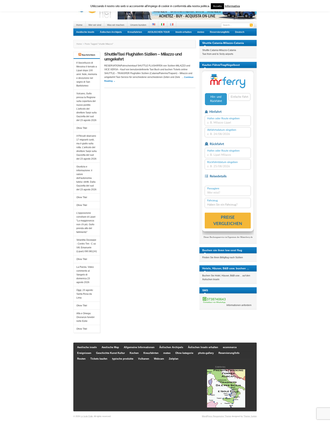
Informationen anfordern (239, 305)
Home (79, 25)
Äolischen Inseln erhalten (203, 347)
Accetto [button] (217, 6)
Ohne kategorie (184, 353)
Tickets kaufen (98, 358)
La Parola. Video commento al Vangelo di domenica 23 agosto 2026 (85, 275)
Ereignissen (84, 353)
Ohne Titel (81, 128)
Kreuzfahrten (135, 32)
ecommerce (230, 347)
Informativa (232, 6)
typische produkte (122, 358)
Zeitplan (173, 358)
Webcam (159, 358)
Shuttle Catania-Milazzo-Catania (219, 50)
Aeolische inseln (85, 32)
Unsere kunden (138, 25)
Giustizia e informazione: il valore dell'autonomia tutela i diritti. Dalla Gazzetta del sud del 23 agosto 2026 (86, 178)
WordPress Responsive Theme (216, 416)
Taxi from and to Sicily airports (217, 54)
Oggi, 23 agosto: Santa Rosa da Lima (84, 294)
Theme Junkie (250, 416)
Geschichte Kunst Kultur (110, 353)
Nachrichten (88, 55)
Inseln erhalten (184, 32)
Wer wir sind (94, 25)
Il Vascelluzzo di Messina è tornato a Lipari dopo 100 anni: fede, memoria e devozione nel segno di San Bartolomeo (86, 74)
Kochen (134, 353)
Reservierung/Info (219, 32)
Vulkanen (143, 358)
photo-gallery (206, 353)
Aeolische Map (110, 347)
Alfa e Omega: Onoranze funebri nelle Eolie (85, 317)
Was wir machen (115, 25)
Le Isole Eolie (87, 416)
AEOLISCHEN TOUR (159, 32)
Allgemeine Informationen (139, 347)
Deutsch (239, 32)
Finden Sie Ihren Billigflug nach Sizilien (222, 257)
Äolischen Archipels (111, 32)
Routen (81, 358)
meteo (200, 32)
